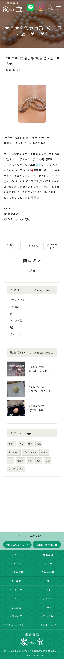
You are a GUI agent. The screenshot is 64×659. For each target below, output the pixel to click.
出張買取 (15, 307)
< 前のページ (12, 246)
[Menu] (58, 7)
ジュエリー (16, 334)
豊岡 (21, 444)
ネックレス (14, 452)
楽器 (48, 460)
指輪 (39, 444)
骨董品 (20, 460)
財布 (11, 460)
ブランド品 (16, 320)
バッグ (44, 452)
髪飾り (12, 444)
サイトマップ (48, 625)
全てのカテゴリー (20, 300)
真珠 (39, 460)
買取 (30, 444)
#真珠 (32, 270)
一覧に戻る (32, 246)
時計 (12, 327)
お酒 (30, 460)
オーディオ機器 (16, 469)
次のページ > (52, 246)
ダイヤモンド (30, 452)
